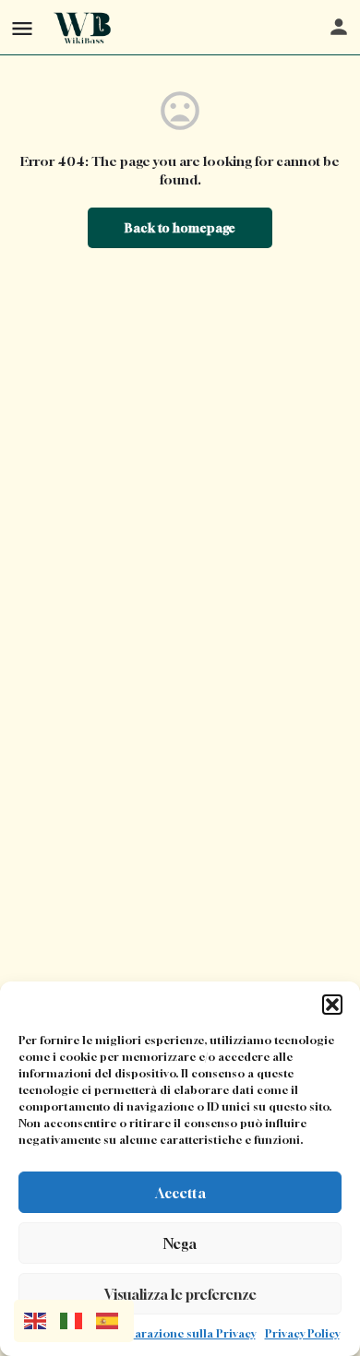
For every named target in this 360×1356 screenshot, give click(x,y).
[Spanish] (114, 1319)
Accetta (180, 1192)
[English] (42, 1319)
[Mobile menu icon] (22, 28)
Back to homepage (180, 227)
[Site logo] (85, 27)
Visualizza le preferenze (180, 1294)
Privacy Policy (302, 1333)
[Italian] (78, 1319)
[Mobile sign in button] (339, 27)
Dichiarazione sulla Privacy (180, 1333)
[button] (332, 1004)
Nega (180, 1243)
